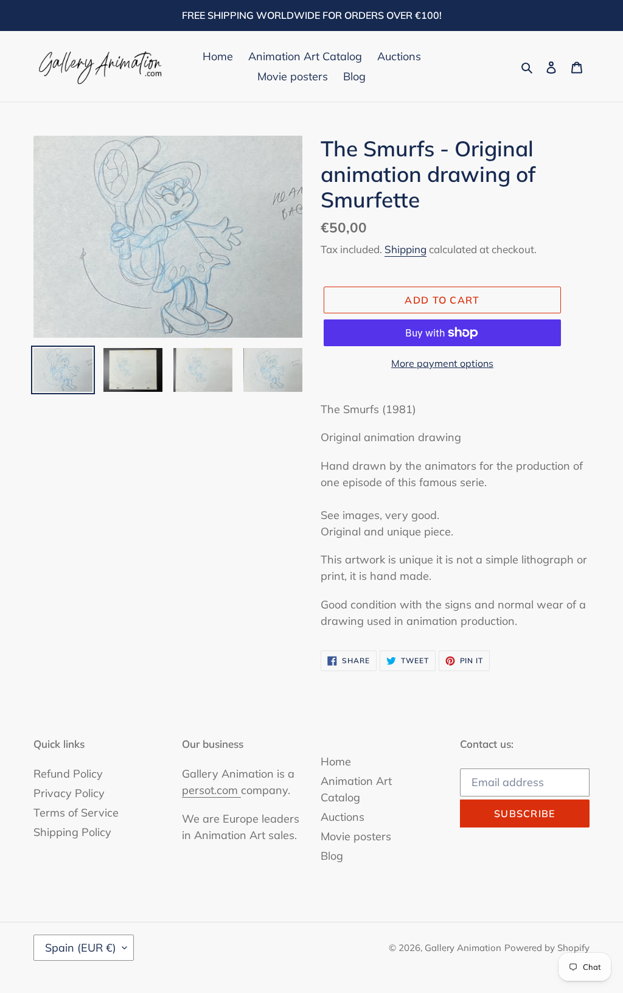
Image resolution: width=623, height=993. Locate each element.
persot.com (211, 790)
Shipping (405, 249)
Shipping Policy (72, 832)
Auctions (342, 817)
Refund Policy (68, 774)
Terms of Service (76, 813)
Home (336, 761)
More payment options (442, 363)
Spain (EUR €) (80, 948)
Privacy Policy (69, 793)
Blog (332, 856)
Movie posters (356, 836)
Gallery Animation (463, 947)
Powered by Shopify (547, 947)
